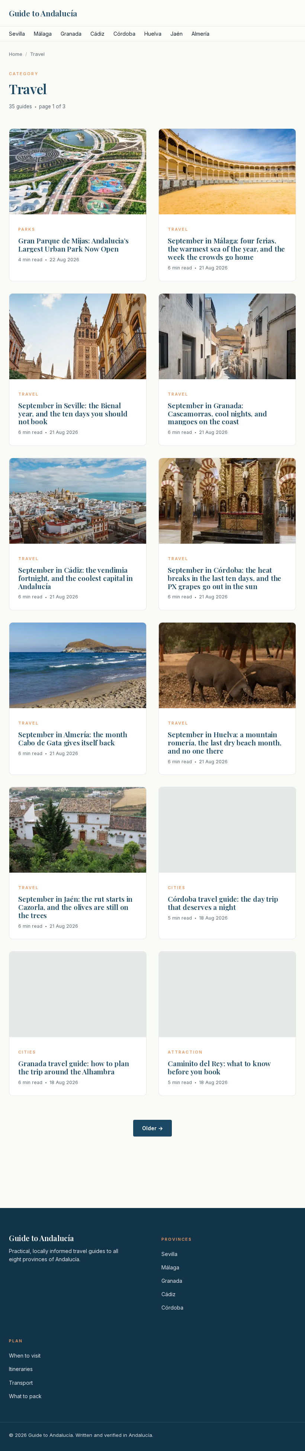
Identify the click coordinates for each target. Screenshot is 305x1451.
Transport (21, 1383)
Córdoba (124, 34)
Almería (200, 34)
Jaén (176, 34)
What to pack (25, 1396)
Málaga (43, 34)
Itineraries (21, 1369)
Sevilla (17, 34)
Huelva (152, 34)
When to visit (25, 1355)
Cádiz (97, 34)
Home (15, 54)
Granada (71, 34)
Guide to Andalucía (43, 13)
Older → (152, 1128)
